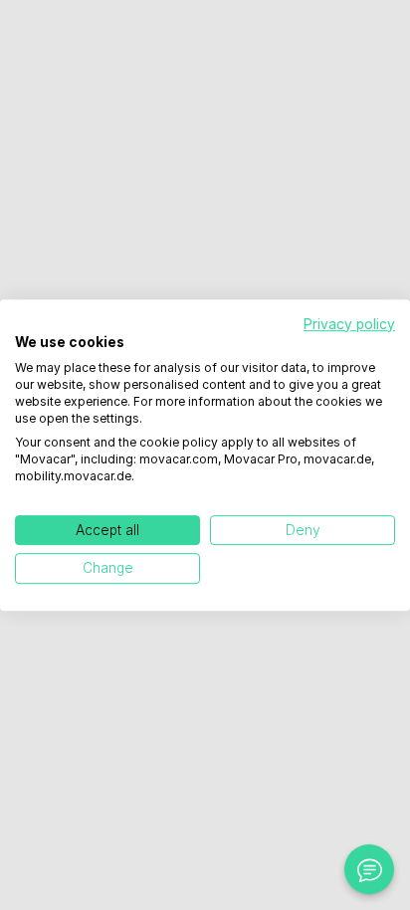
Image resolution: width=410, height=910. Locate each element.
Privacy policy (349, 324)
